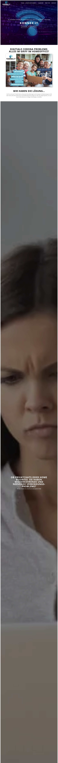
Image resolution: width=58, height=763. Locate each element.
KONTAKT (54, 3)
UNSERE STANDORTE (29, 26)
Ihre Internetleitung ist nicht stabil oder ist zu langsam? (29, 481)
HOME (22, 3)
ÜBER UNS (47, 3)
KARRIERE (40, 3)
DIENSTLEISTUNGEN (31, 3)
